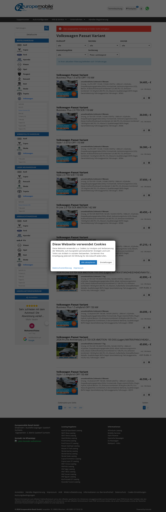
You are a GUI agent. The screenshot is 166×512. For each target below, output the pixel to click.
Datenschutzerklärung (62, 268)
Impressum (78, 268)
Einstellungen (106, 262)
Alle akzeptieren (88, 262)
